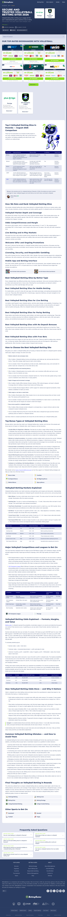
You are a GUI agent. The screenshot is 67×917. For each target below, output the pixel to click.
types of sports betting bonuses (23, 470)
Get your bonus (12, 58)
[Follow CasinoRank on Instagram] (50, 899)
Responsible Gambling (32, 879)
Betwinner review (33, 61)
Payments (16, 876)
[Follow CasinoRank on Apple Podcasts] (63, 899)
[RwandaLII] (18, 912)
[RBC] (36, 912)
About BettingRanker (49, 874)
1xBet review (12, 61)
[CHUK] (45, 912)
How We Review (50, 876)
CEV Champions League (14, 566)
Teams (16, 883)
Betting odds (8, 625)
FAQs (32, 883)
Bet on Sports (49, 2)
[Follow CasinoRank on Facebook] (47, 899)
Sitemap (50, 883)
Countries (16, 879)
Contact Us (49, 881)
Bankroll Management (32, 881)
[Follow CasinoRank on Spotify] (60, 899)
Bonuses (16, 874)
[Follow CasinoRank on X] (53, 899)
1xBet (7, 179)
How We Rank (49, 879)
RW (3, 898)
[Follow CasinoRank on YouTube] (56, 899)
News (63, 2)
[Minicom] (13, 912)
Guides (57, 2)
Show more (32, 84)
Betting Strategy (33, 874)
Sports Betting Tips (32, 876)
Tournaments (16, 881)
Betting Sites (40, 2)
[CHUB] (26, 912)
